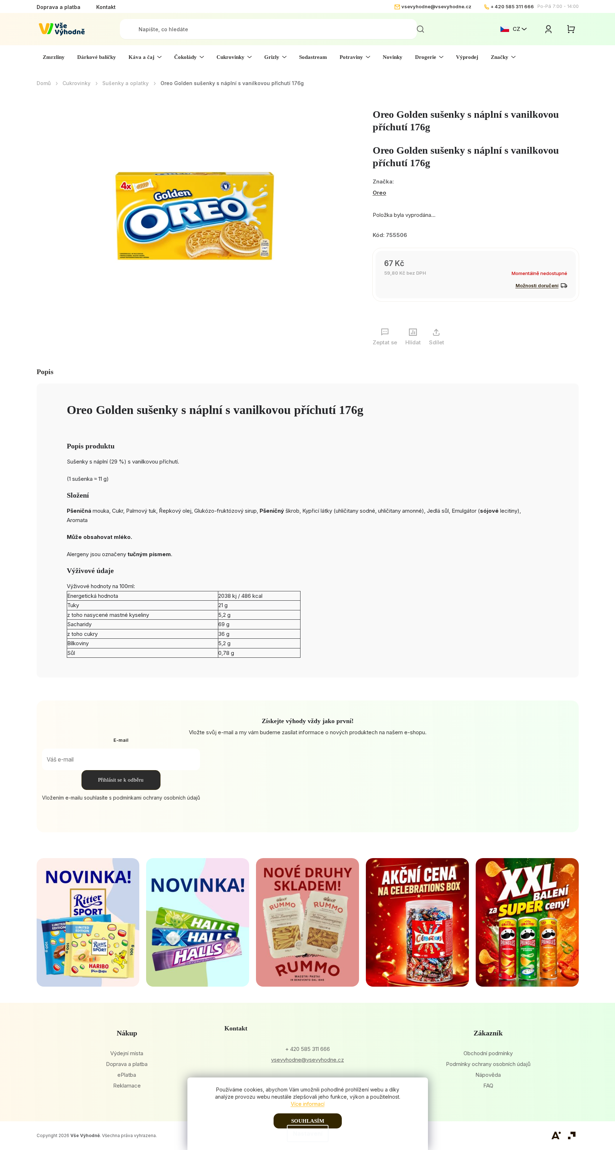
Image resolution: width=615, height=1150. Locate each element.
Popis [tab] (45, 372)
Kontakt (106, 7)
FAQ (488, 1085)
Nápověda (488, 1074)
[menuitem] (53, 57)
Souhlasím (307, 1121)
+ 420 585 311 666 (512, 6)
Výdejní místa (126, 1053)
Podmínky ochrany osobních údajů (488, 1064)
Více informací (308, 1104)
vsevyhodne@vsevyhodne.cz (436, 6)
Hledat (420, 29)
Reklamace (127, 1085)
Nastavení (307, 1133)
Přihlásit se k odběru (121, 780)
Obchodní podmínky (488, 1053)
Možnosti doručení (537, 285)
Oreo (379, 192)
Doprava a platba (58, 7)
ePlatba (126, 1074)
